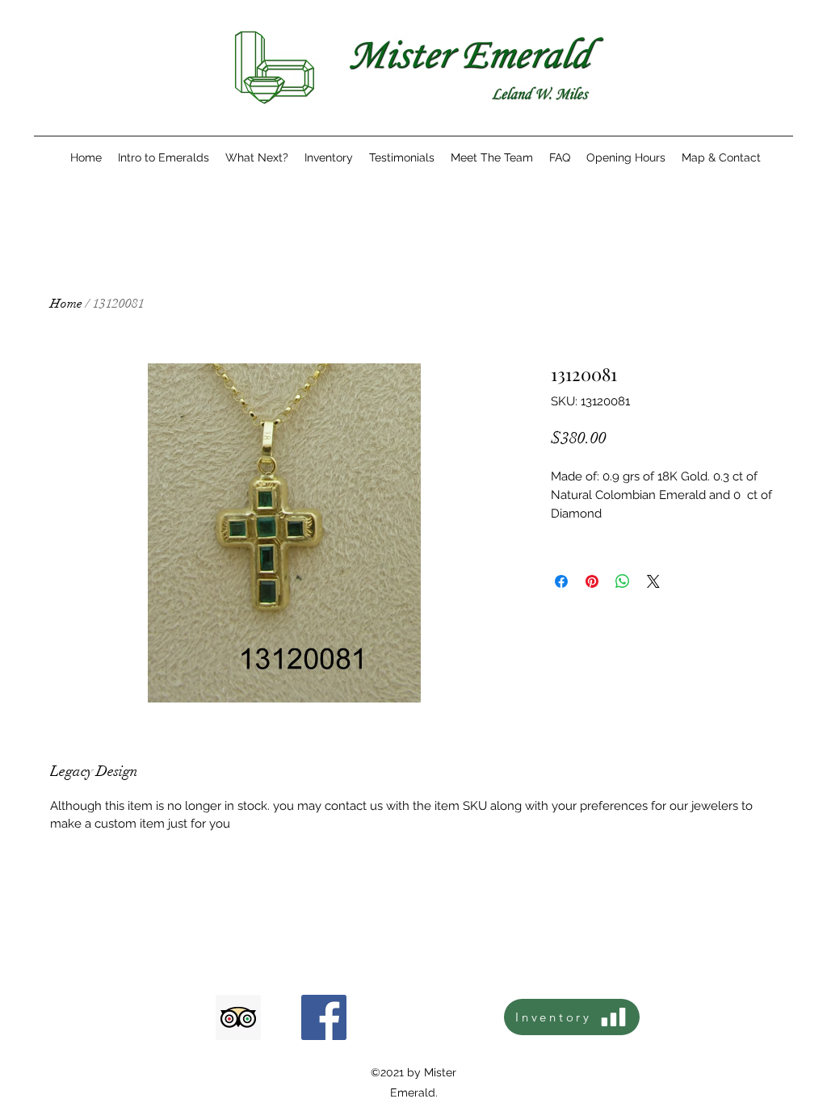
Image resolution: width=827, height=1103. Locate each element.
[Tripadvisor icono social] (238, 1017)
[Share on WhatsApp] (622, 581)
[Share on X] (653, 581)
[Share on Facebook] (561, 581)
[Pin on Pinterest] (592, 581)
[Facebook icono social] (323, 1017)
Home (66, 304)
